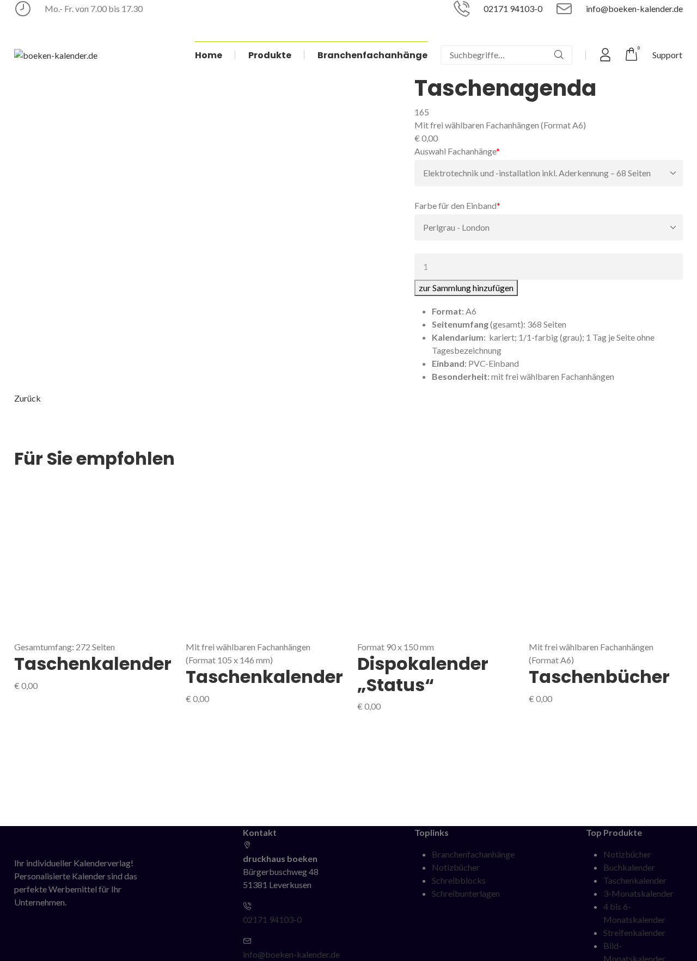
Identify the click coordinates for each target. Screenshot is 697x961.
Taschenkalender (93, 663)
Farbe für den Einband (457, 205)
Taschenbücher (599, 676)
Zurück (27, 398)
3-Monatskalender (638, 893)
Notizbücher (456, 867)
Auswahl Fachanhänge (457, 150)
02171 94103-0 (513, 8)
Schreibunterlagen (466, 893)
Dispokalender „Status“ (422, 674)
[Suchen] (559, 54)
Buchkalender (629, 867)
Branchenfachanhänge (473, 854)
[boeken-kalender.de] (55, 55)
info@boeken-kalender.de (634, 8)
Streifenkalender (634, 932)
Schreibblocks (459, 880)
